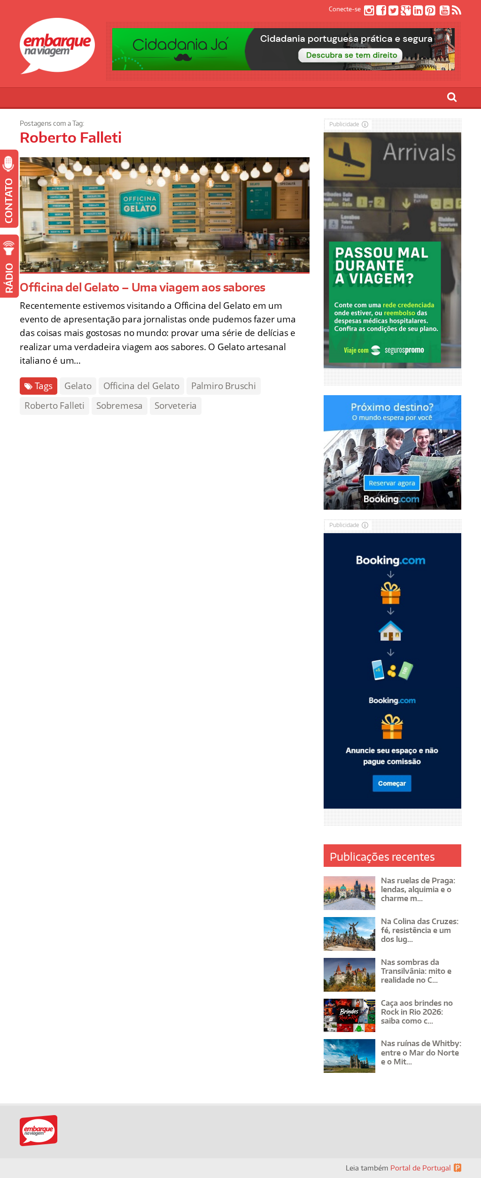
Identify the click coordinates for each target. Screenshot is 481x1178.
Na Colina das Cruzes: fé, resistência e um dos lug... (419, 930)
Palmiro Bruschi (223, 386)
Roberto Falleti (54, 405)
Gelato (78, 386)
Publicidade (344, 124)
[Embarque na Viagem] (57, 69)
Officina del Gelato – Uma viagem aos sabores (142, 287)
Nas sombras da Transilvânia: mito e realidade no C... (416, 971)
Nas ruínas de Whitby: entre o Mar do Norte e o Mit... (421, 1052)
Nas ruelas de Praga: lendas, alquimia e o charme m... (418, 889)
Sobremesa (119, 405)
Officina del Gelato (141, 386)
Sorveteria (176, 405)
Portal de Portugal (420, 1167)
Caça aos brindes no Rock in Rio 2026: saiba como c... (417, 1011)
